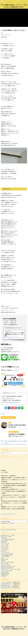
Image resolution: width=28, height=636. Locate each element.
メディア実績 (4, 543)
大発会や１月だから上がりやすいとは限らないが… (16, 444)
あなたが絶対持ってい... (6, 583)
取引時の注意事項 (5, 568)
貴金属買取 (3, 573)
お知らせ (3, 563)
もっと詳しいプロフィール (8, 514)
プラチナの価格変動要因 (6, 539)
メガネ (2, 576)
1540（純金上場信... (5, 586)
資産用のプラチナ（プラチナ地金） (9, 569)
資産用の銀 (3, 572)
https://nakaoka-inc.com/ (12, 402)
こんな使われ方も (5, 570)
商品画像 (3, 541)
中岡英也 (12, 308)
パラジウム (3, 546)
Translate (12, 523)
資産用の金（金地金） (6, 566)
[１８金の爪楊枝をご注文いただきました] (19, 408)
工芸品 (3, 413)
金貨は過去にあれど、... (6, 585)
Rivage (2, 551)
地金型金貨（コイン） (6, 535)
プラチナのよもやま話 (6, 553)
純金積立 (3, 559)
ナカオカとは (4, 552)
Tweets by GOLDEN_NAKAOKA (8, 529)
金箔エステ (3, 545)
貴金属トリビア (4, 536)
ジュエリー (3, 549)
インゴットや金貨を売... (6, 582)
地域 (2, 560)
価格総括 (3, 548)
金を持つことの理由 (5, 562)
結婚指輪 (3, 575)
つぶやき (3, 556)
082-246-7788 (10, 398)
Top (27, 635)
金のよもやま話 (4, 565)
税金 (2, 542)
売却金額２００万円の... (6, 588)
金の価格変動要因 (5, 555)
